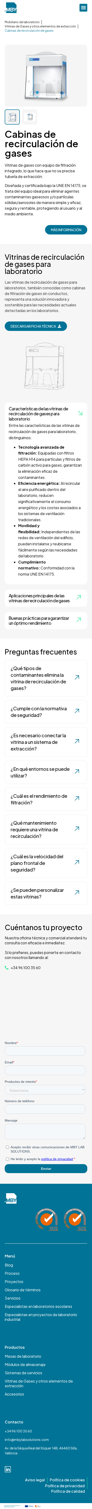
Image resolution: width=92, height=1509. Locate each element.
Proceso (12, 1273)
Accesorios (14, 1394)
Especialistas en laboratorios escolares (38, 1306)
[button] (83, 8)
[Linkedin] (8, 1469)
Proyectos (14, 1281)
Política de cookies (67, 1479)
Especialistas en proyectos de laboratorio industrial (41, 1317)
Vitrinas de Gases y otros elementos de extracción (40, 26)
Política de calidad (68, 1491)
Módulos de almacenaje (25, 1364)
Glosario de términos (23, 1290)
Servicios (13, 1298)
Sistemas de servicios (23, 1372)
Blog (9, 1265)
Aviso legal (35, 1479)
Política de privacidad (65, 1485)
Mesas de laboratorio (23, 1356)
